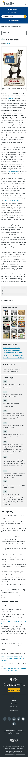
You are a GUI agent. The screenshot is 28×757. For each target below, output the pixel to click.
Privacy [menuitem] (5, 752)
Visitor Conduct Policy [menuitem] (9, 754)
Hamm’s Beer (11, 98)
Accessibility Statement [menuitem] (20, 754)
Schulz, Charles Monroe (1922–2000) (13, 358)
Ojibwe (6, 200)
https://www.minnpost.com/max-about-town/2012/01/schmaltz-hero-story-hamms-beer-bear (12, 658)
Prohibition (4, 141)
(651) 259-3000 (9, 733)
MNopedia (7, 26)
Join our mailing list (14, 690)
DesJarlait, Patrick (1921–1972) (11, 348)
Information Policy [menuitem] (12, 752)
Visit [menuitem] (14, 697)
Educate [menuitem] (14, 704)
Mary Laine (7, 43)
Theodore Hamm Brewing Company (13, 355)
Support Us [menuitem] (14, 710)
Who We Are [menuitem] (14, 707)
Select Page (6, 32)
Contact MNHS (18, 733)
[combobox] (14, 16)
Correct (5, 290)
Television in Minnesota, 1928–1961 (13, 352)
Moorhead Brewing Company (11, 350)
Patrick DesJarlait (15, 200)
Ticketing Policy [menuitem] (21, 752)
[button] (25, 3)
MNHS (2, 26)
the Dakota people (13, 171)
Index (12, 26)
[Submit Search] (25, 16)
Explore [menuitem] (14, 700)
